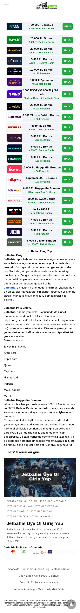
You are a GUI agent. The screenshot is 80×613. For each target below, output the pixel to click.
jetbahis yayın (40, 516)
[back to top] (71, 604)
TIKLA (67, 40)
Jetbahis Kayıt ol (47, 506)
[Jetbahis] (48, 5)
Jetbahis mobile (18, 511)
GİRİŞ (67, 26)
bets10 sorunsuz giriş (22, 501)
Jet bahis (46, 501)
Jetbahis (9, 287)
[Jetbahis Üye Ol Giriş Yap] (40, 477)
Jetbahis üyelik (17, 516)
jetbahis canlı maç (20, 506)
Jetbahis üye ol (42, 511)
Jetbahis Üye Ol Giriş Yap (35, 523)
